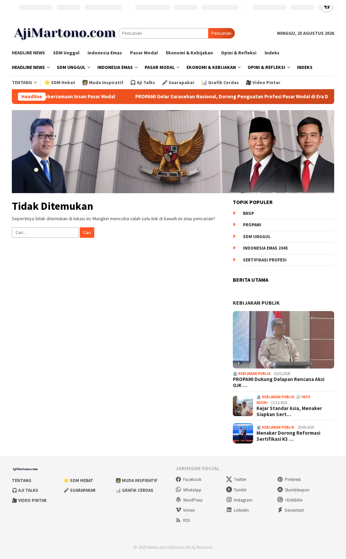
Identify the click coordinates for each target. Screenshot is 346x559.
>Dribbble (293, 500)
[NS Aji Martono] (65, 33)
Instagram (243, 500)
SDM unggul (257, 236)
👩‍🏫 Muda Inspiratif (136, 480)
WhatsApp (192, 490)
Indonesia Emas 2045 (265, 248)
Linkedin (241, 510)
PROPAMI (252, 225)
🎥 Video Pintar (29, 500)
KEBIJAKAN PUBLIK (256, 302)
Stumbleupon (297, 490)
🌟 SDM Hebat (78, 480)
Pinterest (293, 479)
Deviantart (294, 510)
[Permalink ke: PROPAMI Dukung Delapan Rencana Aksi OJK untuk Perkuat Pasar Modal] (283, 340)
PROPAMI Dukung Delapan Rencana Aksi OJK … (278, 382)
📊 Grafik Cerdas (134, 490)
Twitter (240, 479)
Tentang (21, 480)
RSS (186, 520)
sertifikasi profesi (265, 260)
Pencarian (221, 33)
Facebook (192, 479)
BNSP (248, 213)
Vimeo (189, 510)
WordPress (192, 500)
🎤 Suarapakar (80, 490)
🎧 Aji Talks (25, 490)
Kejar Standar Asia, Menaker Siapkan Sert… (289, 411)
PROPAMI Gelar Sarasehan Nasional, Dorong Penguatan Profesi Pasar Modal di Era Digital (217, 97)
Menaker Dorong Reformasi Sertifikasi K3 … (288, 436)
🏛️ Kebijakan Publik (252, 373)
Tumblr (240, 490)
